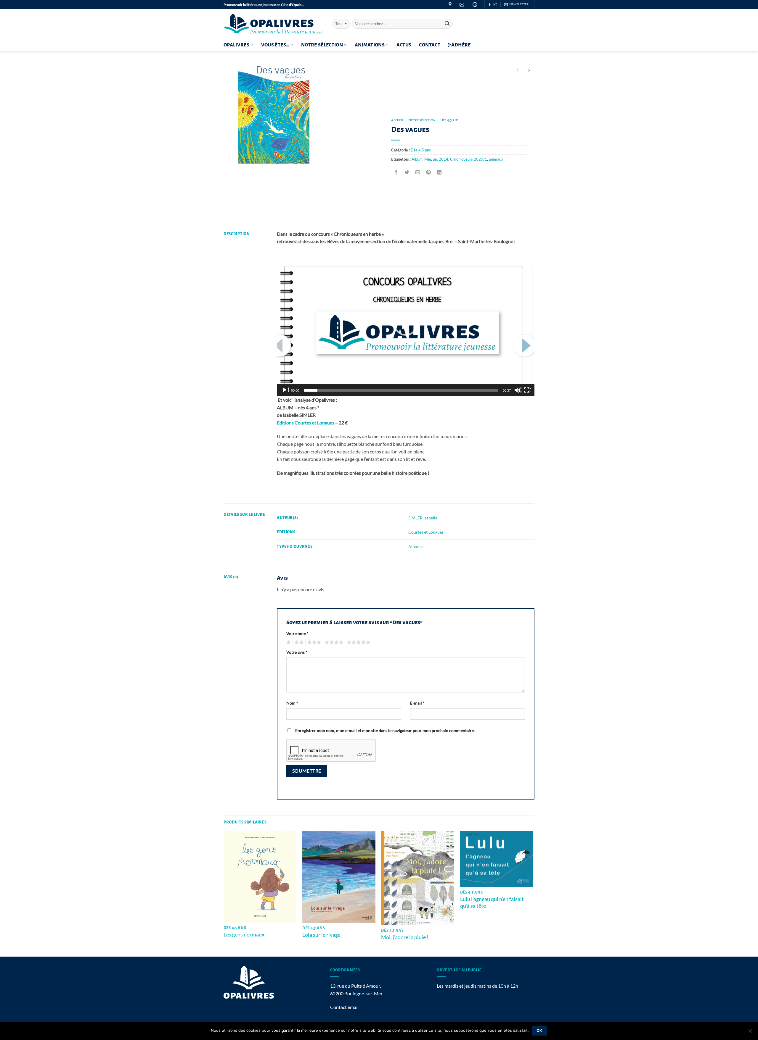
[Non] (750, 1032)
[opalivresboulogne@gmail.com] (463, 4)
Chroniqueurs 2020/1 (468, 159)
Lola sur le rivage (321, 934)
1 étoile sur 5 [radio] (288, 642)
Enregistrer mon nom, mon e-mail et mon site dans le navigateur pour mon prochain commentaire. (385, 730)
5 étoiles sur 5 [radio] (357, 642)
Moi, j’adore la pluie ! (404, 937)
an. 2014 (440, 159)
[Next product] (517, 70)
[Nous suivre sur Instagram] (495, 5)
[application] (405, 323)
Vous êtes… (275, 45)
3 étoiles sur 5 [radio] (313, 642)
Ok (539, 1030)
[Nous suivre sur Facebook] (490, 5)
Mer (427, 159)
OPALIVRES (236, 45)
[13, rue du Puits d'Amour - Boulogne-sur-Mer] (451, 4)
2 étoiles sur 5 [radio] (298, 642)
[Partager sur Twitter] (407, 172)
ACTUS (404, 45)
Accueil (397, 120)
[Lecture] (285, 390)
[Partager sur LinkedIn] (439, 172)
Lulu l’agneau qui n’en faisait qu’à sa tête (492, 902)
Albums (415, 546)
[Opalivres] (273, 23)
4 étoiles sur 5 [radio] (333, 642)
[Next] (532, 893)
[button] (516, 4)
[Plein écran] (527, 390)
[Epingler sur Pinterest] (428, 172)
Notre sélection (322, 45)
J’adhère (459, 45)
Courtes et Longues (426, 531)
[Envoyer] (447, 24)
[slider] (401, 390)
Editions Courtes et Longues (305, 422)
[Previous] (223, 893)
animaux (496, 159)
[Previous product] (529, 70)
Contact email (344, 1007)
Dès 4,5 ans (449, 120)
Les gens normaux (244, 934)
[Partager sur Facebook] (396, 172)
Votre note (297, 633)
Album (417, 159)
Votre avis (296, 652)
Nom (292, 702)
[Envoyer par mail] (418, 172)
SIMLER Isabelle (422, 517)
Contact (429, 45)
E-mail (417, 702)
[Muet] (517, 390)
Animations (370, 45)
